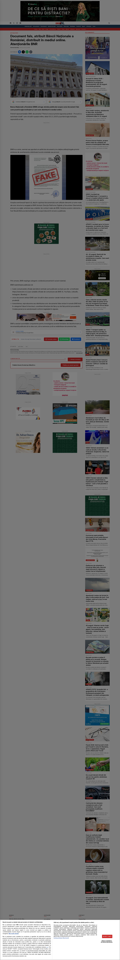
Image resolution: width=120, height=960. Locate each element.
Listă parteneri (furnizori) (61, 938)
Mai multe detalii (14, 933)
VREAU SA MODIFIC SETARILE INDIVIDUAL (106, 941)
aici (47, 947)
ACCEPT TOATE (107, 936)
